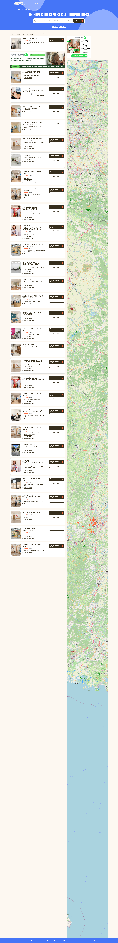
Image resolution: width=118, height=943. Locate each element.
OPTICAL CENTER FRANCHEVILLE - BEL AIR (31, 263)
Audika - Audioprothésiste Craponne (31, 190)
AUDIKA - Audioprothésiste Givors (31, 497)
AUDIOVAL (26, 155)
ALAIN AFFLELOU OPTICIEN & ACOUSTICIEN (32, 123)
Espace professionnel (45, 3)
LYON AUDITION (28, 345)
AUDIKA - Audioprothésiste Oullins (31, 394)
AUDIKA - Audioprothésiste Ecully (31, 546)
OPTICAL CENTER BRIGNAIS (32, 139)
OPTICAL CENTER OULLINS (32, 361)
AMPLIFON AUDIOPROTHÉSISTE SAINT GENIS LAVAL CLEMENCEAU (32, 227)
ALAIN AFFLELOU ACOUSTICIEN (28, 529)
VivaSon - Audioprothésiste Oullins (31, 329)
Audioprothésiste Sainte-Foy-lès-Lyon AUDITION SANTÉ (32, 411)
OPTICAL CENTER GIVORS (31, 512)
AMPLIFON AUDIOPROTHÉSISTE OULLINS (33, 378)
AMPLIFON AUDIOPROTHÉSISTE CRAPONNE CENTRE (29, 208)
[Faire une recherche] (92, 3)
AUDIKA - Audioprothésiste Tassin (31, 428)
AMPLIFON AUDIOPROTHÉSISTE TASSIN (32, 462)
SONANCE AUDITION (29, 39)
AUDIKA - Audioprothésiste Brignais (31, 172)
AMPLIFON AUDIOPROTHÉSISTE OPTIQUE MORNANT (33, 90)
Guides (37, 3)
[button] (90, 525)
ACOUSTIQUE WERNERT (31, 72)
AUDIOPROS (26, 280)
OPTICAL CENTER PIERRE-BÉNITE (31, 479)
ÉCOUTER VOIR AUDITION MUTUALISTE (31, 313)
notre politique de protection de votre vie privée (76, 940)
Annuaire (31, 3)
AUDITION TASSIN (28, 445)
